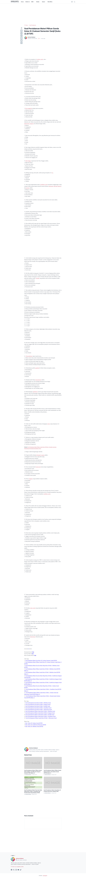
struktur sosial (40, 59)
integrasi (31, 478)
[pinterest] (21, 40)
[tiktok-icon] (20, 870)
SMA (32, 1)
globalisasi (35, 391)
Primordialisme (29, 356)
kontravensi (38, 466)
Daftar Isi (27, 1)
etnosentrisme (38, 379)
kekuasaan (51, 186)
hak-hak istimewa (57, 186)
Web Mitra (50, 1)
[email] (21, 43)
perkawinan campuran (29, 123)
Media (37, 1)
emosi (48, 423)
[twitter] (21, 33)
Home (22, 1)
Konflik (37, 278)
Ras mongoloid (28, 108)
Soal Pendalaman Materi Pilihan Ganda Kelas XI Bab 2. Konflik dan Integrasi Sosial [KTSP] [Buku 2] (33, 772)
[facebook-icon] (11, 870)
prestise (27, 188)
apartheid (37, 368)
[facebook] (21, 31)
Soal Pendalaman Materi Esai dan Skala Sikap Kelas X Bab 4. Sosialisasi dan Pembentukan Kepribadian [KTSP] (33, 791)
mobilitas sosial (47, 494)
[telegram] (21, 38)
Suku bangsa (28, 160)
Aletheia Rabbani (20, 858)
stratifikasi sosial (43, 184)
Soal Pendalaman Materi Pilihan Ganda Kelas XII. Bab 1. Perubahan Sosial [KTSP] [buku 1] (52, 772)
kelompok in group (40, 455)
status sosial (32, 608)
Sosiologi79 (15, 1)
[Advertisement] (43, 14)
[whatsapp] (21, 36)
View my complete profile (17, 866)
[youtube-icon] (18, 870)
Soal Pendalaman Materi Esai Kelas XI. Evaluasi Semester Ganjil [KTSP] (52, 790)
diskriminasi (32, 636)
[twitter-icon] (14, 870)
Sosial (43, 1)
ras (52, 172)
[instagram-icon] (16, 870)
